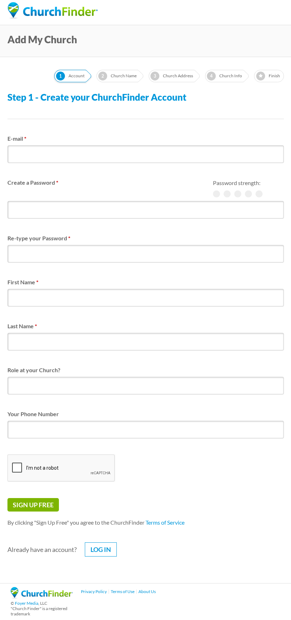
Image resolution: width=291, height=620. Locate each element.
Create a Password (32, 182)
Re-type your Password (38, 238)
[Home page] (52, 10)
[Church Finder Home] (42, 596)
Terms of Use (122, 591)
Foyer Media (26, 603)
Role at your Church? (33, 370)
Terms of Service (165, 522)
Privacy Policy (94, 591)
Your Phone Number (33, 413)
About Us (147, 591)
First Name (22, 282)
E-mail (16, 138)
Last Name (22, 326)
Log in (100, 549)
